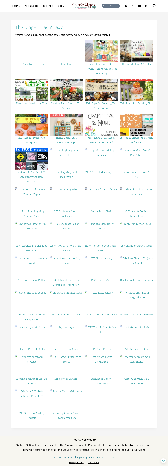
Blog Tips (66, 64)
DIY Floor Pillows (101, 349)
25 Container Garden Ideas (136, 246)
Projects (31, 6)
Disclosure (93, 462)
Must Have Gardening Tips (31, 103)
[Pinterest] (146, 6)
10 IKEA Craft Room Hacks (101, 315)
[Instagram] (132, 6)
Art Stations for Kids (136, 349)
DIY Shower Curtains (66, 379)
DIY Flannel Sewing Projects (136, 280)
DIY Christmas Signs (102, 280)
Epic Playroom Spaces (66, 349)
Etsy (61, 6)
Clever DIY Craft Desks (32, 349)
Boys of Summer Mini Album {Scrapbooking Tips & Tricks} (101, 69)
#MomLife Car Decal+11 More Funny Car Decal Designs (31, 177)
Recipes (48, 6)
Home (16, 6)
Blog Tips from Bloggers (31, 64)
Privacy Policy (76, 462)
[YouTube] (139, 6)
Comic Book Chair (101, 211)
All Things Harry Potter (31, 280)
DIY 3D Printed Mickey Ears (101, 172)
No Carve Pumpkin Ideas (66, 315)
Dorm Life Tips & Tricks (136, 64)
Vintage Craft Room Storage (136, 315)
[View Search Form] (154, 6)
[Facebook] (126, 6)
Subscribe (110, 5)
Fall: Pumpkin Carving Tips (136, 103)
